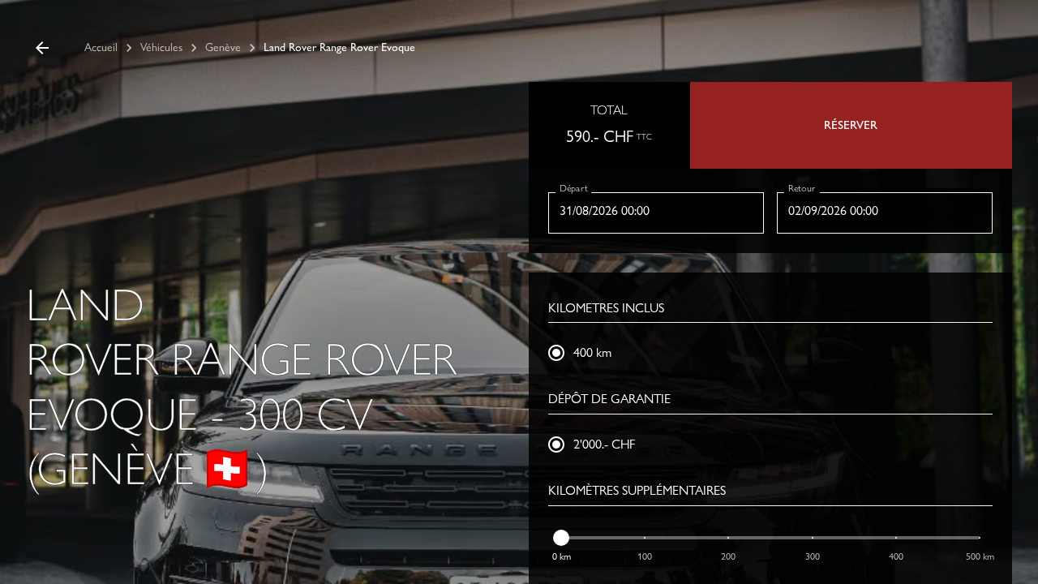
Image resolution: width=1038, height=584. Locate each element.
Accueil (101, 47)
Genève (223, 47)
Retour (801, 187)
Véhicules (161, 47)
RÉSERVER (850, 125)
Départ (574, 187)
